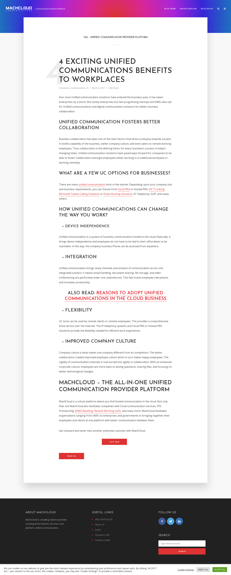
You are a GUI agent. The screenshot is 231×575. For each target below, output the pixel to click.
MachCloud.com (188, 9)
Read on (71, 456)
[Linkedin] (179, 521)
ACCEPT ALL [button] (219, 569)
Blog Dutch (207, 9)
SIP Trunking (156, 189)
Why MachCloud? (104, 519)
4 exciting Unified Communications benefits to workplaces (115, 71)
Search (182, 551)
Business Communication (73, 87)
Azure (98, 529)
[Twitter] (170, 521)
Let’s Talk (114, 442)
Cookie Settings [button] (186, 569)
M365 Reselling (84, 411)
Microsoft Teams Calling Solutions (79, 194)
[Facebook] (162, 521)
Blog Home (170, 9)
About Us (99, 524)
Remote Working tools (107, 411)
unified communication (91, 184)
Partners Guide (102, 540)
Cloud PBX (124, 189)
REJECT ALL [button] (203, 569)
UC (87, 87)
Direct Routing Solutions (117, 194)
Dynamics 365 (102, 534)
